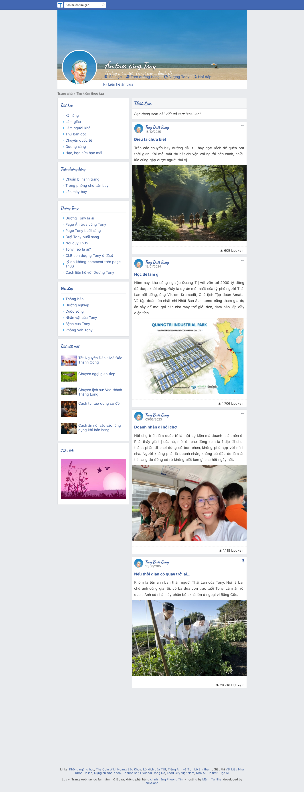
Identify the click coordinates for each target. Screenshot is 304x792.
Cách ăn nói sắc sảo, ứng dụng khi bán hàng (99, 427)
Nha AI (201, 773)
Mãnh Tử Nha (211, 779)
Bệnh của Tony (77, 324)
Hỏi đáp (204, 76)
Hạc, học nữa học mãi (83, 153)
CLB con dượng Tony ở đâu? (89, 255)
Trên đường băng (145, 76)
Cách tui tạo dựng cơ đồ (99, 403)
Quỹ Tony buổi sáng (82, 237)
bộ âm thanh (203, 769)
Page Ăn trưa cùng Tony (85, 224)
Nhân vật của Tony (81, 317)
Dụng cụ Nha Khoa (107, 773)
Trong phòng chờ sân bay (87, 185)
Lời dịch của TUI (154, 769)
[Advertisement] (152, 733)
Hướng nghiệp (77, 305)
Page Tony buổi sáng (83, 230)
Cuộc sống (74, 311)
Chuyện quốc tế (78, 140)
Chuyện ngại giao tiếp (96, 374)
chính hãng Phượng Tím (167, 779)
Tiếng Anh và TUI (180, 769)
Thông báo (74, 299)
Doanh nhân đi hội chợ (155, 427)
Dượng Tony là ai (79, 218)
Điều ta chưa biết (150, 139)
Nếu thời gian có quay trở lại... (162, 574)
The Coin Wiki (106, 769)
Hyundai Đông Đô (152, 773)
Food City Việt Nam (180, 773)
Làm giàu (73, 121)
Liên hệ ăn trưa (120, 84)
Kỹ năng (72, 115)
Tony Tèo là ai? (78, 249)
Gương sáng (75, 146)
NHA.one (152, 783)
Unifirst (212, 773)
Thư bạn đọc (76, 134)
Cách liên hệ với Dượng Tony (89, 272)
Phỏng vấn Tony (79, 330)
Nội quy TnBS (76, 243)
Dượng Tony (178, 76)
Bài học (115, 76)
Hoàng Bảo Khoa (129, 769)
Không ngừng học (81, 769)
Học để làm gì (147, 274)
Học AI (224, 773)
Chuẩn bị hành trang (82, 179)
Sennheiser (130, 773)
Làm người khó (78, 128)
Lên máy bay (76, 191)
